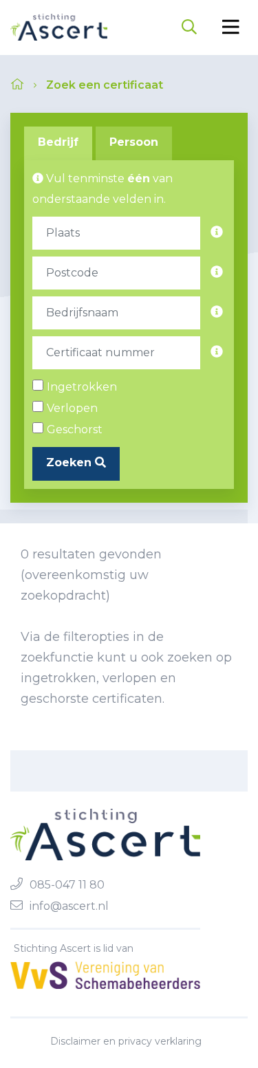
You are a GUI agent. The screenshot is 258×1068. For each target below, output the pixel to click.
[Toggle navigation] (230, 27)
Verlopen (72, 408)
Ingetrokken (82, 386)
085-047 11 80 (67, 884)
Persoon (133, 142)
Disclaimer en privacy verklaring (126, 1041)
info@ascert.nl (69, 906)
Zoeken (70, 462)
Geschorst (75, 429)
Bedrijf (58, 142)
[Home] (59, 27)
